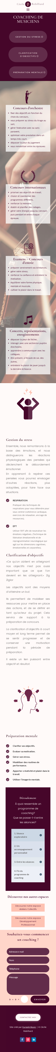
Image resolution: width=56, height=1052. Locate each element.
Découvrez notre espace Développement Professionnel (28, 921)
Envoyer (40, 999)
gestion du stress (28, 37)
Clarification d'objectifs (28, 54)
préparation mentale (28, 72)
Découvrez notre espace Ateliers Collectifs (28, 907)
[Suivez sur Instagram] (28, 1039)
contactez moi (28, 1017)
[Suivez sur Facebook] (22, 1039)
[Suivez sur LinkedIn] (33, 1039)
